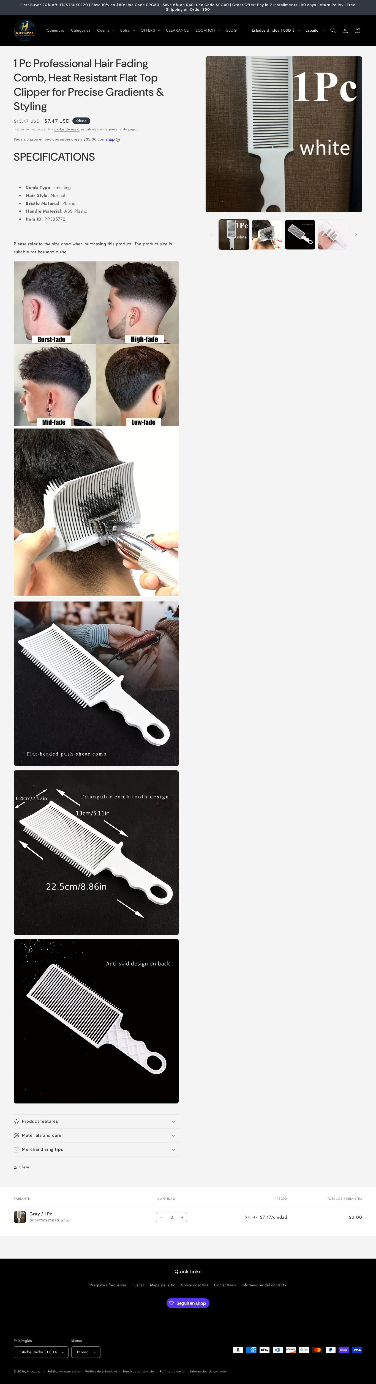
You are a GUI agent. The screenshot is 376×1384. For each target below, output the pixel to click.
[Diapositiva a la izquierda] (211, 235)
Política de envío (172, 1371)
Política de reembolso (64, 1371)
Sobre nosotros (194, 1285)
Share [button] (24, 1167)
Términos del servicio (138, 1371)
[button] (105, 30)
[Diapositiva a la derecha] (356, 235)
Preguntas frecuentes (108, 1285)
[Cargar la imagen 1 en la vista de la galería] (234, 234)
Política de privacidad (101, 1371)
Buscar (138, 1285)
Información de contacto (208, 1371)
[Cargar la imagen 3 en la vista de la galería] (300, 234)
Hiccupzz (34, 1371)
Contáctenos (225, 1285)
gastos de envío (67, 129)
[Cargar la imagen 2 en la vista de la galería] (267, 234)
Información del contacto (264, 1285)
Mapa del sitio (162, 1285)
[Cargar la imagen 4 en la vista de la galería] (333, 234)
